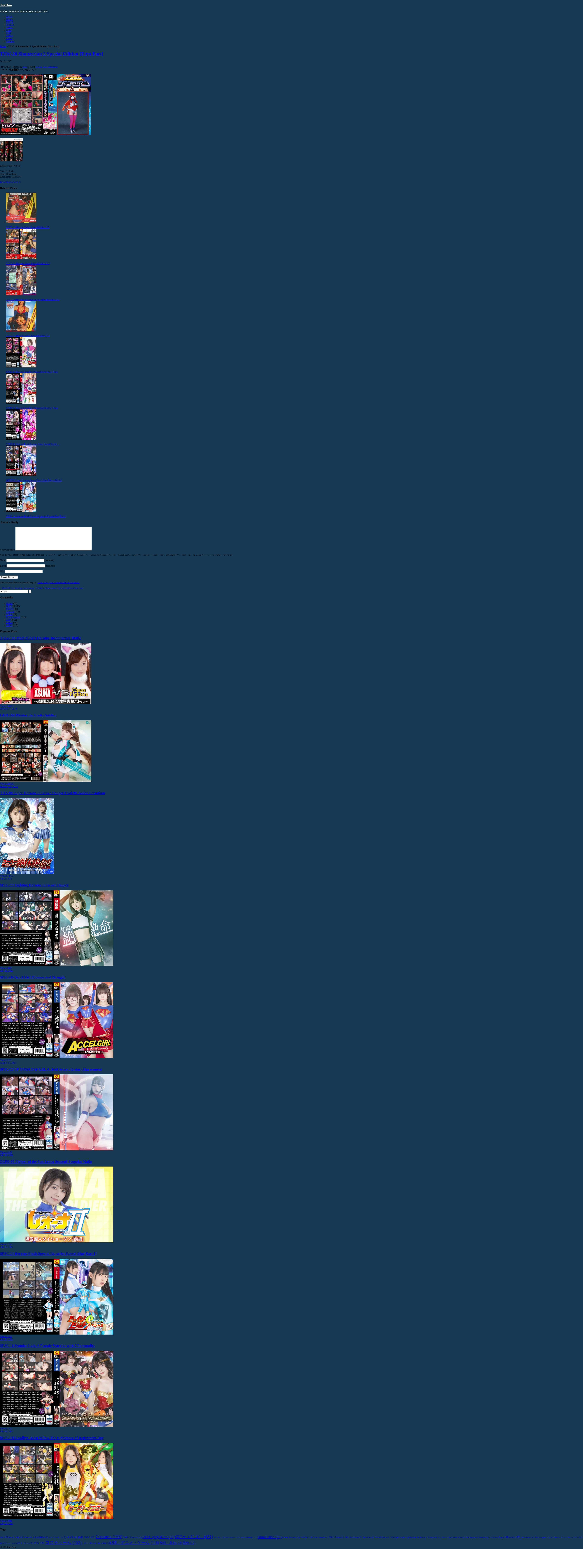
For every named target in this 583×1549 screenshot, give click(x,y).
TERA (9, 27)
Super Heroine (509, 1537)
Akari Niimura (9, 1537)
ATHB (42, 1537)
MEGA (9, 22)
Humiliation (269, 1537)
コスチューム (63, 1542)
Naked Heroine (384, 1537)
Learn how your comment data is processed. (59, 582)
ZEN (8, 33)
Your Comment (7, 549)
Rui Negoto (472, 1537)
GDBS (137, 1537)
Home (3, 46)
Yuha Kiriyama (542, 1537)
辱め (189, 1543)
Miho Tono (336, 1537)
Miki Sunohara (353, 1537)
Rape (433, 1538)
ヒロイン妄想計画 (91, 1543)
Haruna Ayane (232, 1537)
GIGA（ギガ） (194, 1536)
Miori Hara (368, 1538)
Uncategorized (13, 617)
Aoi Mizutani (27, 1537)
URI (2, 571)
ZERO (9, 35)
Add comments (50, 66)
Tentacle (10, 25)
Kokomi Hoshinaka (291, 1537)
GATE (128, 1537)
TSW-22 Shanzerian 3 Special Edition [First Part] (59, 588)
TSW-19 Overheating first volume (17, 588)
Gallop (9, 19)
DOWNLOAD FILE (10, 182)
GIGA (9, 16)
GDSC (150, 1537)
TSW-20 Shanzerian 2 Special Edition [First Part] (51, 53)
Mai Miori (306, 1537)
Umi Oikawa (527, 1537)
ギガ (39, 1542)
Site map (10, 41)
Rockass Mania (458, 1537)
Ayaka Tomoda (56, 1537)
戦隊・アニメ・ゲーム (134, 1542)
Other (9, 30)
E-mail (3, 565)
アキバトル (25, 1543)
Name (3, 560)
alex (25, 66)
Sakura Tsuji (485, 1538)
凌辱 (105, 1543)
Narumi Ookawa (419, 1537)
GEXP (166, 1537)
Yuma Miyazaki (570, 1537)
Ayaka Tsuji (73, 1537)
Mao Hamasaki (321, 1538)
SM (495, 1537)
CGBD (89, 1537)
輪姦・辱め (171, 1542)
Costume (109, 1536)
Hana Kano (219, 1537)
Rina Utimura (444, 1537)
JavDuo (6, 5)
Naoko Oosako (401, 1538)
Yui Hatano (557, 1538)
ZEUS (9, 38)
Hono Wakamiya (248, 1537)
